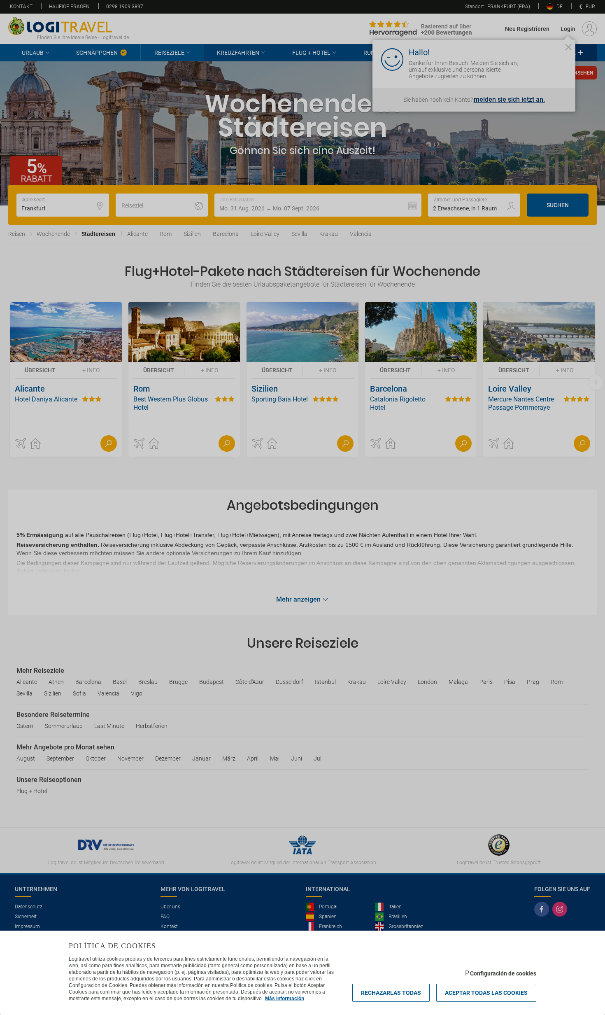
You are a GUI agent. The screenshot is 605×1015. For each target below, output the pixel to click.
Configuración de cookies (503, 973)
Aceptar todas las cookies (486, 992)
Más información (284, 998)
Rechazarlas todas (391, 992)
